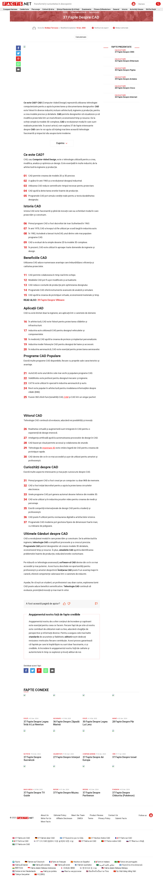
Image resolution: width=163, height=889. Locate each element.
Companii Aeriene (10, 9)
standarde (34, 637)
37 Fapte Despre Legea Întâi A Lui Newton (36, 723)
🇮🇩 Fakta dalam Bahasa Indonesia (42, 868)
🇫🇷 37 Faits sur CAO (123, 838)
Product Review (96, 815)
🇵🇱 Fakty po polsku (48, 871)
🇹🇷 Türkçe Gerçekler (21, 874)
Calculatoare (94, 12)
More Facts (46, 821)
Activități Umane (136, 9)
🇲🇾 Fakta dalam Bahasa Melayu (115, 868)
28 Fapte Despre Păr (123, 721)
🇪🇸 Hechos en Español (80, 862)
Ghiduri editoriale (122, 28)
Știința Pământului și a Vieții (68, 9)
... (159, 9)
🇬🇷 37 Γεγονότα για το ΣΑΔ (71, 838)
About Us (45, 815)
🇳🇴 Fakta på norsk (62, 865)
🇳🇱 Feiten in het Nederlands (24, 871)
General (116, 9)
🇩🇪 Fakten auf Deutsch (34, 862)
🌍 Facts (16, 862)
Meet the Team (78, 815)
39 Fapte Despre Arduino (126, 79)
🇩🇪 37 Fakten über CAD (45, 838)
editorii (68, 637)
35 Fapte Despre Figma (125, 70)
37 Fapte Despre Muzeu (66, 792)
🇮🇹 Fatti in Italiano (102, 862)
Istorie (124, 9)
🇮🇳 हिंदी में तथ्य (17, 868)
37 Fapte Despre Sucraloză (32, 758)
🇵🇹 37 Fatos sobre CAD (111, 841)
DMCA (80, 818)
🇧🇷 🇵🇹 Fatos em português (125, 862)
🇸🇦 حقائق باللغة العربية (105, 865)
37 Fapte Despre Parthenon (91, 794)
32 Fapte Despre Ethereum (127, 61)
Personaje (36, 9)
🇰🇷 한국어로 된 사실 (88, 868)
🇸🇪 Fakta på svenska (41, 865)
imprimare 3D (48, 448)
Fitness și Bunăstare (102, 9)
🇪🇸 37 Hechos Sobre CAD (99, 838)
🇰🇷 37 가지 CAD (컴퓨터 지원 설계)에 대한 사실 (54, 841)
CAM (66, 397)
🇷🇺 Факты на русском (71, 871)
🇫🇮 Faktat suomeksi (83, 865)
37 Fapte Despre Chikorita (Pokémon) (123, 794)
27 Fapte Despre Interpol (66, 757)
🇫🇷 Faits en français (57, 862)
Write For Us (46, 818)
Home (65, 12)
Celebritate (24, 9)
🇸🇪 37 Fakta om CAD (21, 844)
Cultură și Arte (48, 9)
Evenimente (86, 9)
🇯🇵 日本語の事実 (67, 868)
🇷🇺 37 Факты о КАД (135, 841)
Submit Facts (121, 818)
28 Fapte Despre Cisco (125, 88)
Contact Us (113, 815)
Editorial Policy (60, 815)
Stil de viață (151, 9)
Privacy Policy (104, 818)
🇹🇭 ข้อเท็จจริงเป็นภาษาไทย (97, 871)
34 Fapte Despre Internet (126, 97)
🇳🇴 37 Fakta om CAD (87, 841)
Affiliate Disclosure (64, 818)
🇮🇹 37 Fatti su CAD (20, 841)
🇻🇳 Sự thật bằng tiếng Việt (124, 871)
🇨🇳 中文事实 (39, 874)
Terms (90, 818)
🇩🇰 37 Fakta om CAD (21, 838)
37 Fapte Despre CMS (124, 52)
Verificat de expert (101, 28)
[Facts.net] (16, 4)
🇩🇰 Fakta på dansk (20, 865)
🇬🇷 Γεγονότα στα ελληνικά (130, 865)
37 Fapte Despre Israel (124, 757)
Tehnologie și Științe (78, 12)
